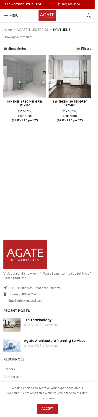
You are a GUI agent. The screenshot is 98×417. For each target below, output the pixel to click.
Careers (9, 369)
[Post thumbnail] (12, 325)
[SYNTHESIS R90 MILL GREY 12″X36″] (24, 76)
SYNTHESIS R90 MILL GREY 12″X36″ (24, 104)
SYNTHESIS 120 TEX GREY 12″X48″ (70, 104)
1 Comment (50, 325)
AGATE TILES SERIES (32, 29)
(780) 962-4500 (70, 4)
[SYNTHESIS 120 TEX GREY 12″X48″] (70, 76)
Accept (47, 408)
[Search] (88, 15)
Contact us (11, 376)
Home (7, 29)
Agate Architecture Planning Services (54, 340)
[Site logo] (47, 15)
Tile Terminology (38, 320)
